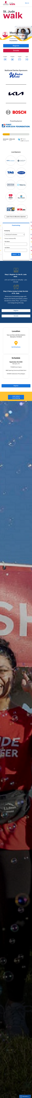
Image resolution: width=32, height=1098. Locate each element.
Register (16, 46)
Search (15, 254)
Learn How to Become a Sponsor (16, 216)
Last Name (7, 247)
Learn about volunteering (16, 397)
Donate (16, 50)
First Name (7, 241)
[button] (25, 1096)
